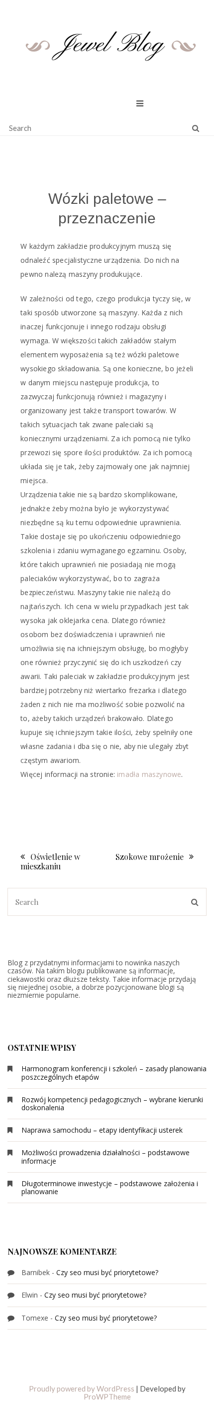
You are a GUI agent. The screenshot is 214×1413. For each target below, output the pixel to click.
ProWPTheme (107, 1396)
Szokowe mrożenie (149, 856)
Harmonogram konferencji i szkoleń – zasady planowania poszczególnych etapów (114, 1072)
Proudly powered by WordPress (81, 1388)
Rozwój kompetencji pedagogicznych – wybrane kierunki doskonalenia (112, 1103)
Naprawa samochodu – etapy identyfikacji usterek (102, 1130)
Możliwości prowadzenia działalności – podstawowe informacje (105, 1156)
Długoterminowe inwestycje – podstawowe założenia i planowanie (109, 1187)
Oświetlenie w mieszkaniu (50, 861)
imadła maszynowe (149, 774)
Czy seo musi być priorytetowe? (107, 1272)
